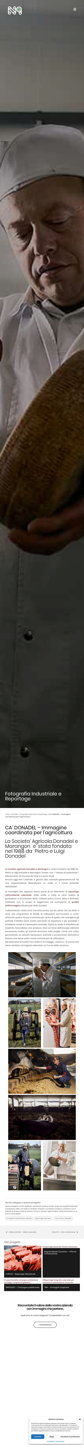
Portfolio (14, 814)
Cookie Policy (51, 1441)
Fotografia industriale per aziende (19, 1218)
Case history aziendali (63, 1218)
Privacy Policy (60, 1441)
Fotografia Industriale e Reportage (33, 814)
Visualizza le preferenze (70, 1437)
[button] (80, 1419)
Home (7, 814)
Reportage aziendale (43, 1218)
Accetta (37, 1437)
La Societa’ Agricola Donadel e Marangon (26, 869)
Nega (52, 1437)
